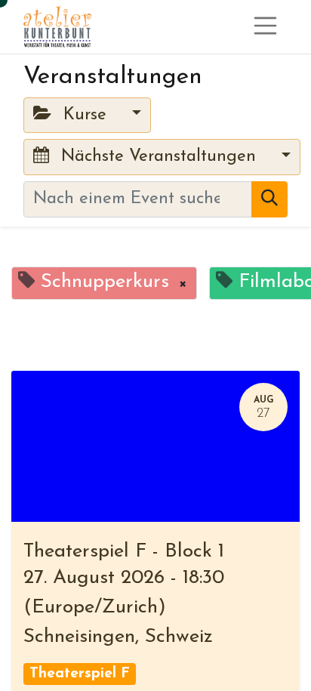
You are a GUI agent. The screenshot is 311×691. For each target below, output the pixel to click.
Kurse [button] (85, 115)
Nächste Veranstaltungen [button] (158, 156)
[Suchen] (269, 199)
